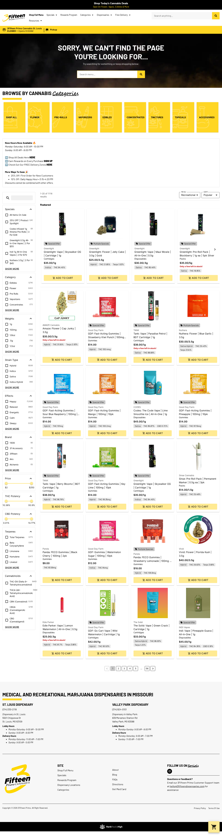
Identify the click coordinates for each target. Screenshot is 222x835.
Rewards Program (68, 15)
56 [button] (147, 668)
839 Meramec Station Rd (124, 717)
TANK (136, 330)
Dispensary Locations (68, 784)
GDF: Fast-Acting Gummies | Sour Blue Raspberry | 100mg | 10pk (60, 414)
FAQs (114, 779)
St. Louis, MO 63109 (12, 721)
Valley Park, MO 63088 (123, 721)
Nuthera (183, 330)
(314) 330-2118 (9, 709)
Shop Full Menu (36, 15)
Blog (114, 774)
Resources (34, 20)
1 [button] (112, 668)
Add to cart (64, 277)
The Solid (138, 622)
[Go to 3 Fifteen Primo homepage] (13, 18)
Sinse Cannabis (186, 475)
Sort (206, 192)
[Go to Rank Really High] (111, 826)
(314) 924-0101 (119, 709)
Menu (183, 192)
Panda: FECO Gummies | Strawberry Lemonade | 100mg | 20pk (152, 561)
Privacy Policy (200, 808)
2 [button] (118, 668)
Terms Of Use (214, 808)
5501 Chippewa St (11, 717)
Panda (46, 548)
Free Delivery (121, 15)
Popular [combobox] (208, 194)
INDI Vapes (184, 627)
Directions (117, 784)
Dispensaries (103, 15)
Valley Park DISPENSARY (130, 704)
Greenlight (49, 248)
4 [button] (130, 668)
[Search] (216, 15)
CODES (137, 407)
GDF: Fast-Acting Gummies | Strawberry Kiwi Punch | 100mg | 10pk (106, 337)
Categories (85, 15)
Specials (50, 15)
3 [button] (124, 668)
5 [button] (135, 668)
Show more (12, 268)
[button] (30, 29)
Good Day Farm (95, 330)
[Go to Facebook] (169, 771)
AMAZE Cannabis (51, 325)
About (115, 769)
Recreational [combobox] (188, 194)
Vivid (181, 548)
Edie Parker (48, 622)
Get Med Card (119, 789)
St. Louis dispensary (17, 704)
